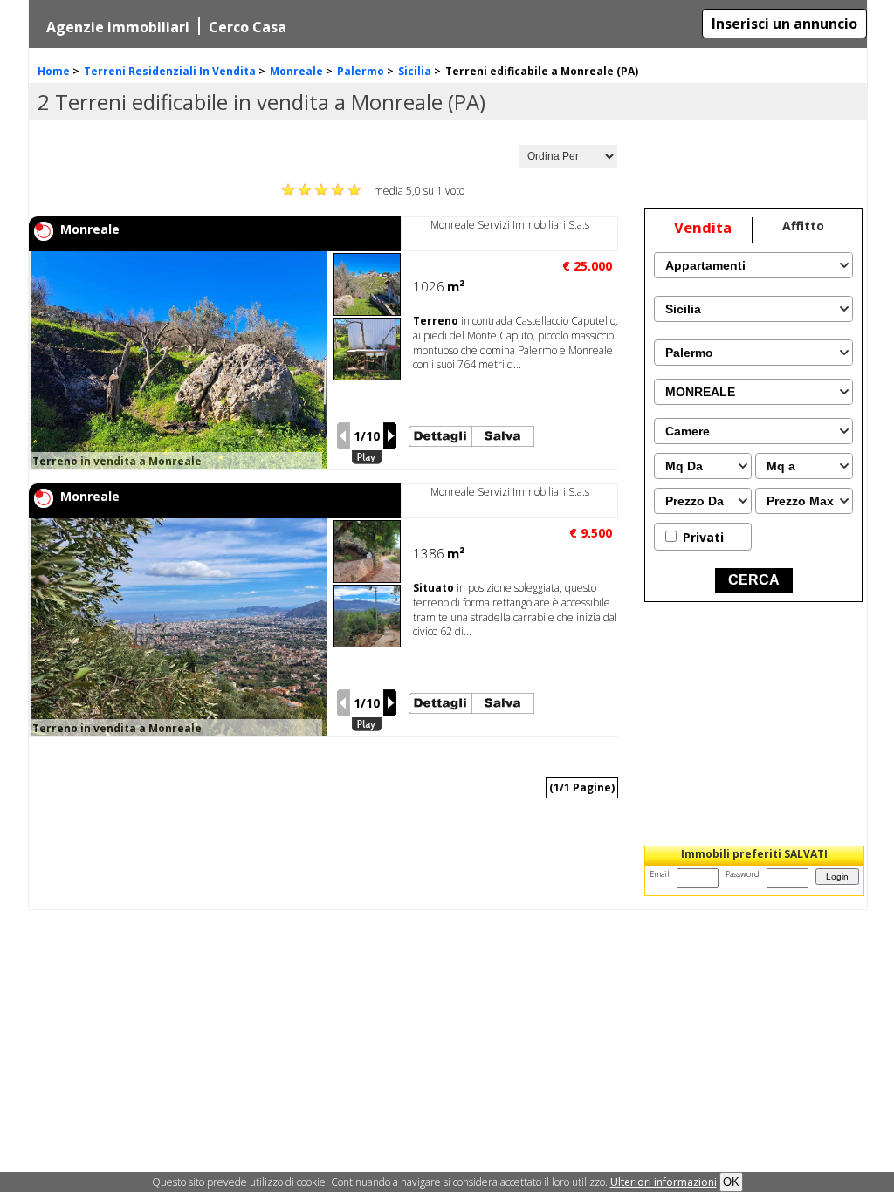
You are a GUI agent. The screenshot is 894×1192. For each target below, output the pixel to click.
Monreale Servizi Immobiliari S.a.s (509, 224)
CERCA (754, 579)
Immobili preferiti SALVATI (754, 853)
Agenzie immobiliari (117, 27)
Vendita (703, 227)
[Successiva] (390, 435)
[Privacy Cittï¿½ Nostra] (663, 1182)
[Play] (366, 457)
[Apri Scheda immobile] (188, 360)
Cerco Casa (247, 27)
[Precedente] (343, 435)
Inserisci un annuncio (784, 23)
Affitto (803, 225)
